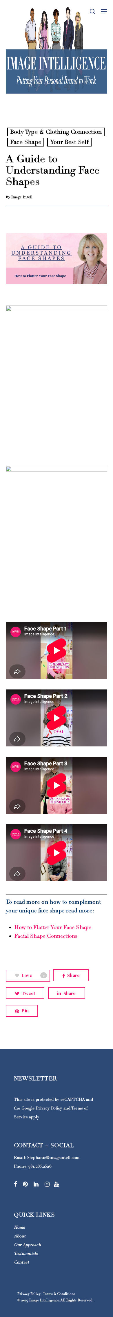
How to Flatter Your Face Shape (53, 927)
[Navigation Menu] (104, 11)
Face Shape (25, 142)
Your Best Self (69, 142)
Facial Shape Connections (46, 936)
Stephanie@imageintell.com (53, 1157)
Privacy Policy (49, 1108)
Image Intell (22, 197)
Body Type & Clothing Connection (56, 131)
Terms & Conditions (59, 1294)
